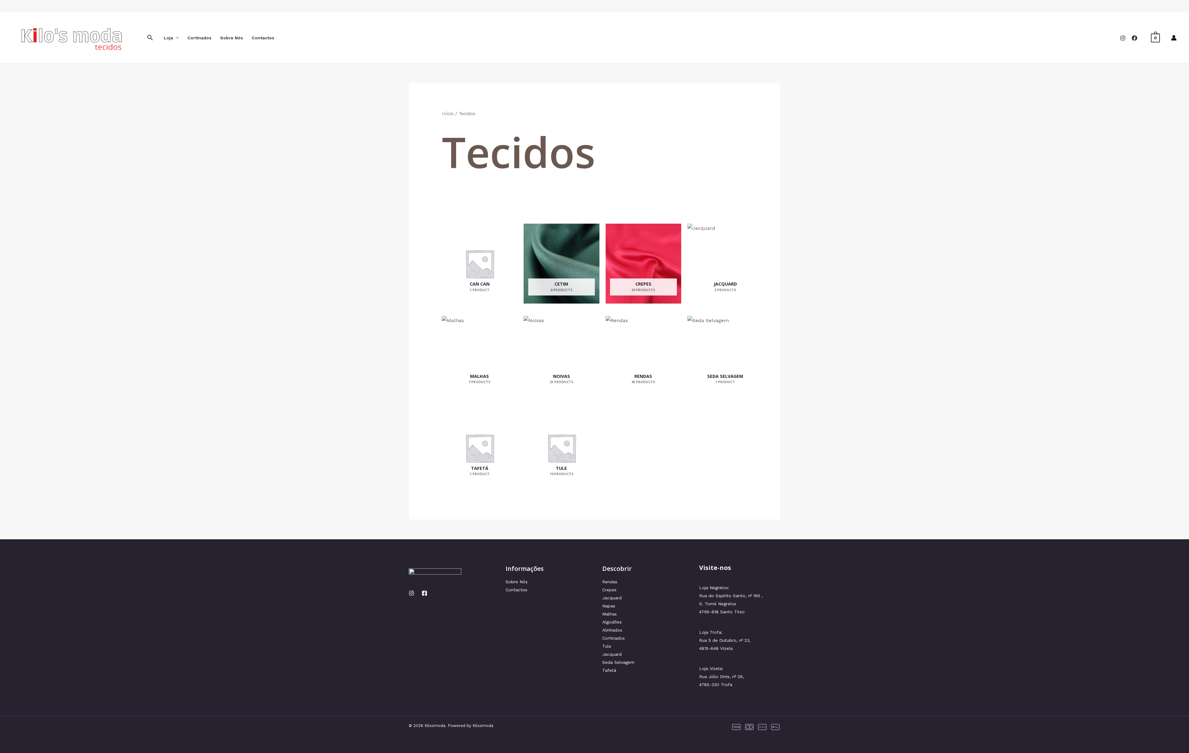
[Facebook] (1134, 38)
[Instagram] (1123, 38)
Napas (608, 605)
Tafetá (609, 670)
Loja (168, 37)
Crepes (609, 589)
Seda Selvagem (618, 662)
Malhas (609, 613)
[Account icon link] (1174, 38)
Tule (606, 646)
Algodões (612, 621)
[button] (150, 37)
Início (448, 113)
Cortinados (199, 37)
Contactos (263, 37)
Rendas (609, 581)
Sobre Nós (231, 37)
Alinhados (612, 630)
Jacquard (612, 597)
